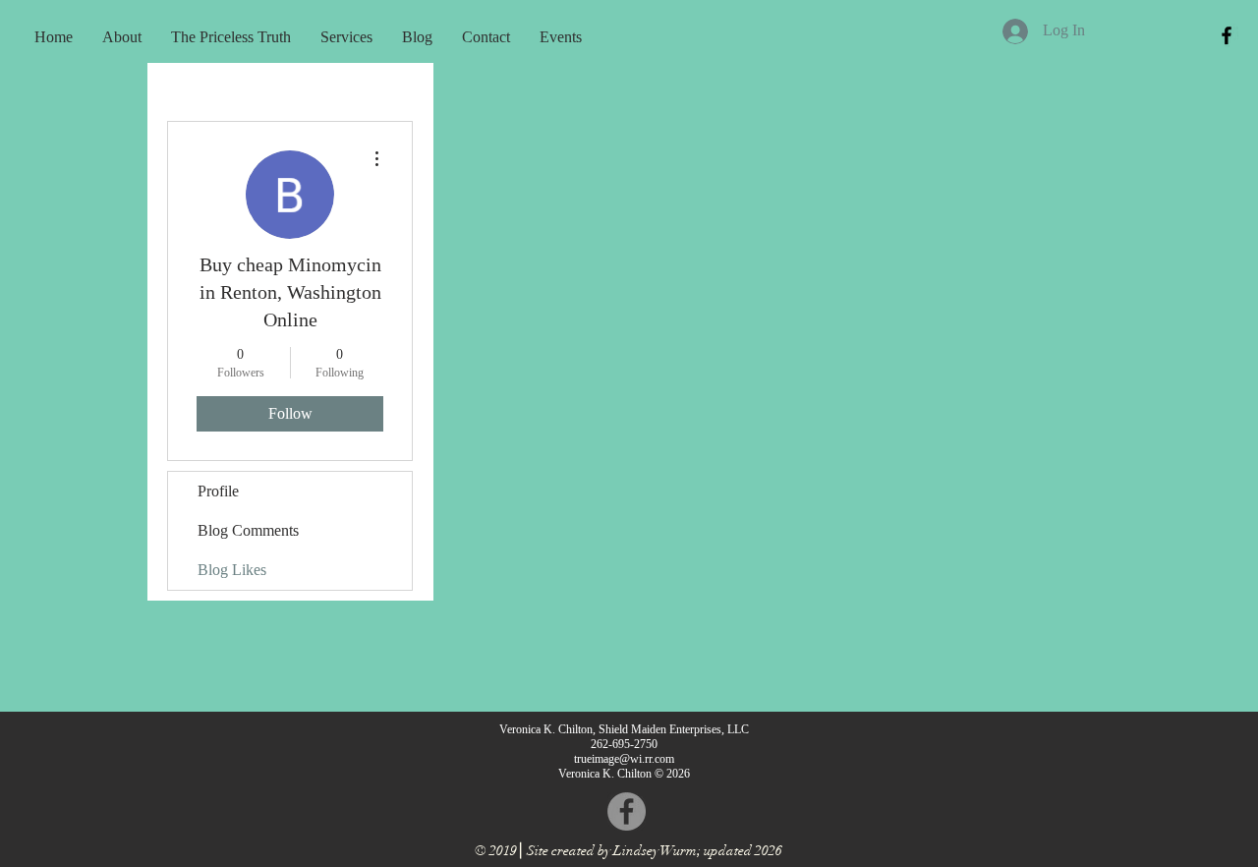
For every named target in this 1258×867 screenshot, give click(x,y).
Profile (218, 491)
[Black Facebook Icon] (1226, 35)
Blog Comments (248, 530)
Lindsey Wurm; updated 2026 (697, 850)
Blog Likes (232, 569)
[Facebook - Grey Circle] (626, 811)
